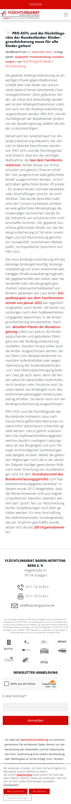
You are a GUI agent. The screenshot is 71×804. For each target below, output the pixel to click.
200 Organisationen (49, 527)
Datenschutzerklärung (34, 739)
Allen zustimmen (15, 791)
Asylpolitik (21, 57)
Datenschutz (24, 774)
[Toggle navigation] (66, 14)
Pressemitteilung (40, 57)
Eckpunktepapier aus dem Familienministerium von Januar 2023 (34, 298)
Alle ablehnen (39, 791)
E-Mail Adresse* (14, 696)
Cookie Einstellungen (17, 797)
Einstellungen (11, 784)
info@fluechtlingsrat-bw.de (37, 605)
